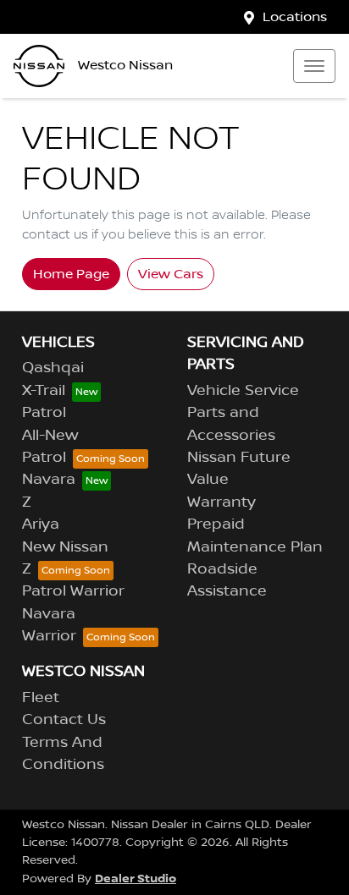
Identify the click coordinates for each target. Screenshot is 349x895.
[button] (314, 66)
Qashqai (53, 368)
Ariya (40, 524)
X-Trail (43, 391)
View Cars (170, 274)
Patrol (44, 413)
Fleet (40, 698)
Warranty (221, 502)
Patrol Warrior (73, 591)
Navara (48, 479)
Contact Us (64, 720)
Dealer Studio (135, 878)
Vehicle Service (243, 391)
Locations (295, 17)
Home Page (71, 274)
